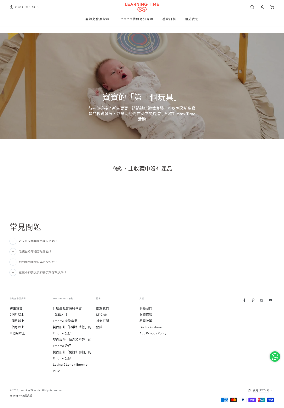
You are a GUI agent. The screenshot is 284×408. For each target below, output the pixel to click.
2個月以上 (17, 314)
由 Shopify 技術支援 (21, 395)
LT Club (101, 314)
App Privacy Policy (153, 333)
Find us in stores (151, 327)
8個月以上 (17, 327)
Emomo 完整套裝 (65, 321)
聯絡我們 (145, 308)
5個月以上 (17, 321)
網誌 (99, 327)
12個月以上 (18, 333)
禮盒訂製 (102, 321)
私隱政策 (145, 321)
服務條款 (145, 314)
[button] (252, 7)
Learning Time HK (30, 390)
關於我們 (102, 308)
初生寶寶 (16, 308)
